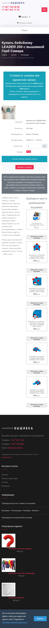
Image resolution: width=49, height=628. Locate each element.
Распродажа (25, 55)
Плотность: (19, 128)
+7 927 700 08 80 (11, 7)
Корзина (25, 17)
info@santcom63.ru (15, 448)
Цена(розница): (17, 140)
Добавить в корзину (24, 167)
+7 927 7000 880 (17, 444)
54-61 (28, 151)
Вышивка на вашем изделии (20, 549)
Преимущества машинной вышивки (17, 518)
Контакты (6, 486)
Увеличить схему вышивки (37, 237)
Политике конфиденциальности (14, 622)
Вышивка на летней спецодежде (22, 573)
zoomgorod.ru (7, 457)
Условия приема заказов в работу (24, 159)
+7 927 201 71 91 (11, 9)
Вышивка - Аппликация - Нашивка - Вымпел (20, 511)
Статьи (5, 482)
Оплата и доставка (10, 478)
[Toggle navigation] (44, 9)
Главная (4, 55)
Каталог (14, 55)
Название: (19, 122)
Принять (40, 619)
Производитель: (17, 134)
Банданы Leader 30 (16, 598)
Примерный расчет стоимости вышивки (18, 503)
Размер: (20, 152)
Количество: (18, 146)
